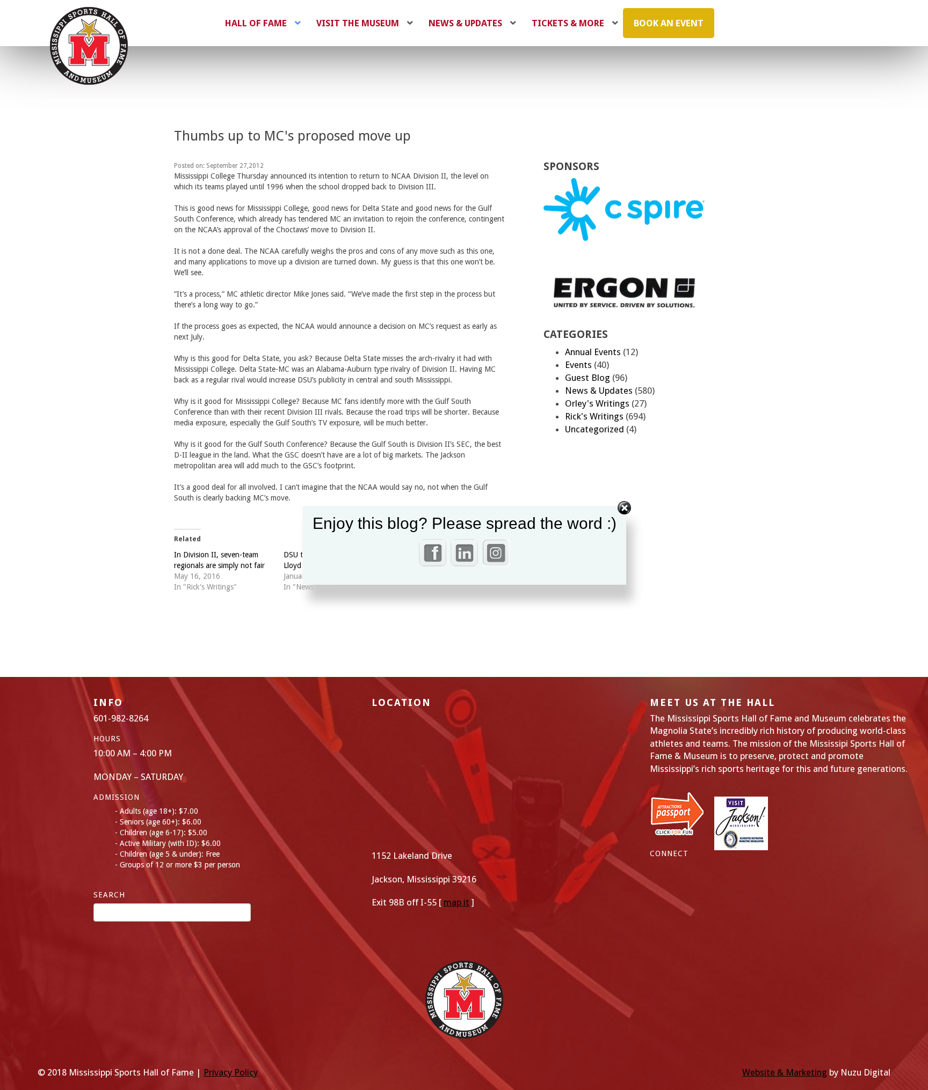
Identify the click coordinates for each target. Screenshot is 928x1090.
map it (456, 902)
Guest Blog (587, 377)
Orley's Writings (597, 403)
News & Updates (599, 390)
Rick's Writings (594, 416)
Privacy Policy (231, 1072)
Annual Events (593, 352)
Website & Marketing (784, 1072)
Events (578, 364)
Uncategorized (594, 429)
